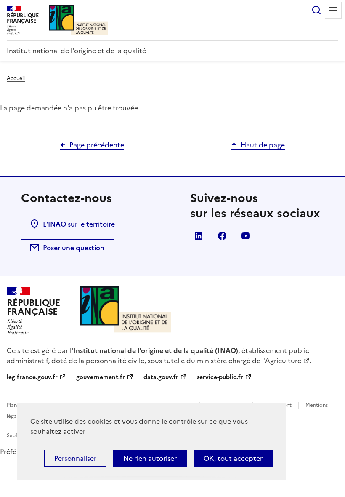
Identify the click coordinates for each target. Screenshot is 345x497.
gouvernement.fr (100, 377)
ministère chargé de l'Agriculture (249, 360)
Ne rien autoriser (150, 458)
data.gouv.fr (160, 377)
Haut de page (263, 145)
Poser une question (73, 248)
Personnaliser (75, 458)
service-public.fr (220, 377)
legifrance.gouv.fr (32, 377)
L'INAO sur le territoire (79, 224)
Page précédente (96, 145)
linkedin (198, 235)
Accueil (16, 78)
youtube (245, 235)
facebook (222, 235)
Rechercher (316, 10)
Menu (333, 10)
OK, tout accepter (233, 458)
